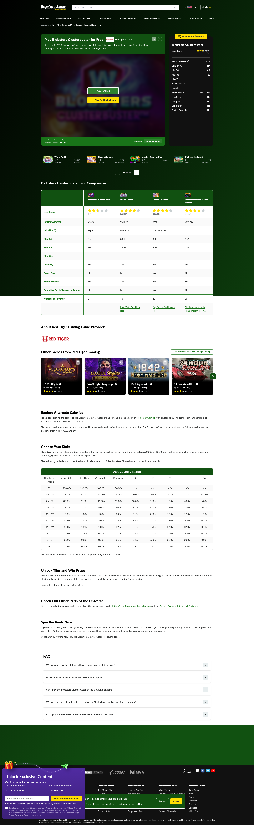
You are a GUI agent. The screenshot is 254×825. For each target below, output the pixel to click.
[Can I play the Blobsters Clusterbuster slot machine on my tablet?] (205, 714)
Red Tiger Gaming (146, 417)
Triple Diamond (165, 790)
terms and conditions (57, 822)
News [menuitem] (211, 18)
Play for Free (103, 90)
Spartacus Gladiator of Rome (171, 793)
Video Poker (194, 811)
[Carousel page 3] (130, 172)
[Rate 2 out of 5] (150, 141)
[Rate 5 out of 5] (159, 141)
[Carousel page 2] (127, 172)
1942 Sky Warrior (140, 384)
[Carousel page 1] (124, 172)
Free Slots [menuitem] (44, 18)
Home (54, 25)
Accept (176, 801)
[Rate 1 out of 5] (147, 141)
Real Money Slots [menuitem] (63, 18)
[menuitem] (86, 18)
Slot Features (134, 793)
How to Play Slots (136, 790)
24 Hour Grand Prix (184, 384)
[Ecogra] (116, 772)
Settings (162, 801)
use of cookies (135, 804)
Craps (191, 797)
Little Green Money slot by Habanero (131, 606)
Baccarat (193, 807)
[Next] (136, 172)
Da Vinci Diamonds (167, 811)
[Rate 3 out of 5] (153, 141)
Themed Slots (104, 811)
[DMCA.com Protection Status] (92, 772)
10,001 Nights (50, 384)
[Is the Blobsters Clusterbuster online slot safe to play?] (205, 677)
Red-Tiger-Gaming (75, 25)
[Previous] (117, 172)
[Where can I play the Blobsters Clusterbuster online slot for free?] (205, 665)
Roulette (193, 804)
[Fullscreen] (160, 39)
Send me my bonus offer (66, 798)
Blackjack (193, 800)
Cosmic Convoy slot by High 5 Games (178, 606)
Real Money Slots (105, 790)
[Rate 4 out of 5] (156, 141)
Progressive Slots (135, 811)
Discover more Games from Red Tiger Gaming (192, 352)
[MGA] (137, 772)
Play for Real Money (105, 100)
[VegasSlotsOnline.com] (55, 7)
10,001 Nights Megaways (100, 384)
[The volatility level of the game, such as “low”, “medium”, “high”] (181, 66)
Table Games (194, 790)
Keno (191, 793)
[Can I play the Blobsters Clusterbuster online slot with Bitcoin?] (205, 689)
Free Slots (62, 25)
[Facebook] (203, 770)
